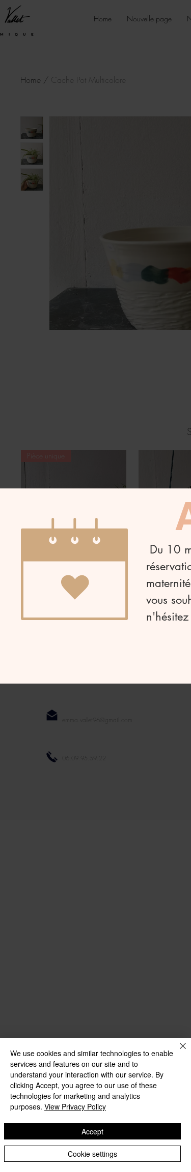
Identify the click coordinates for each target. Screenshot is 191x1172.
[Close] (177, 1052)
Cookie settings (92, 1154)
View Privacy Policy (75, 1106)
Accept (92, 1131)
